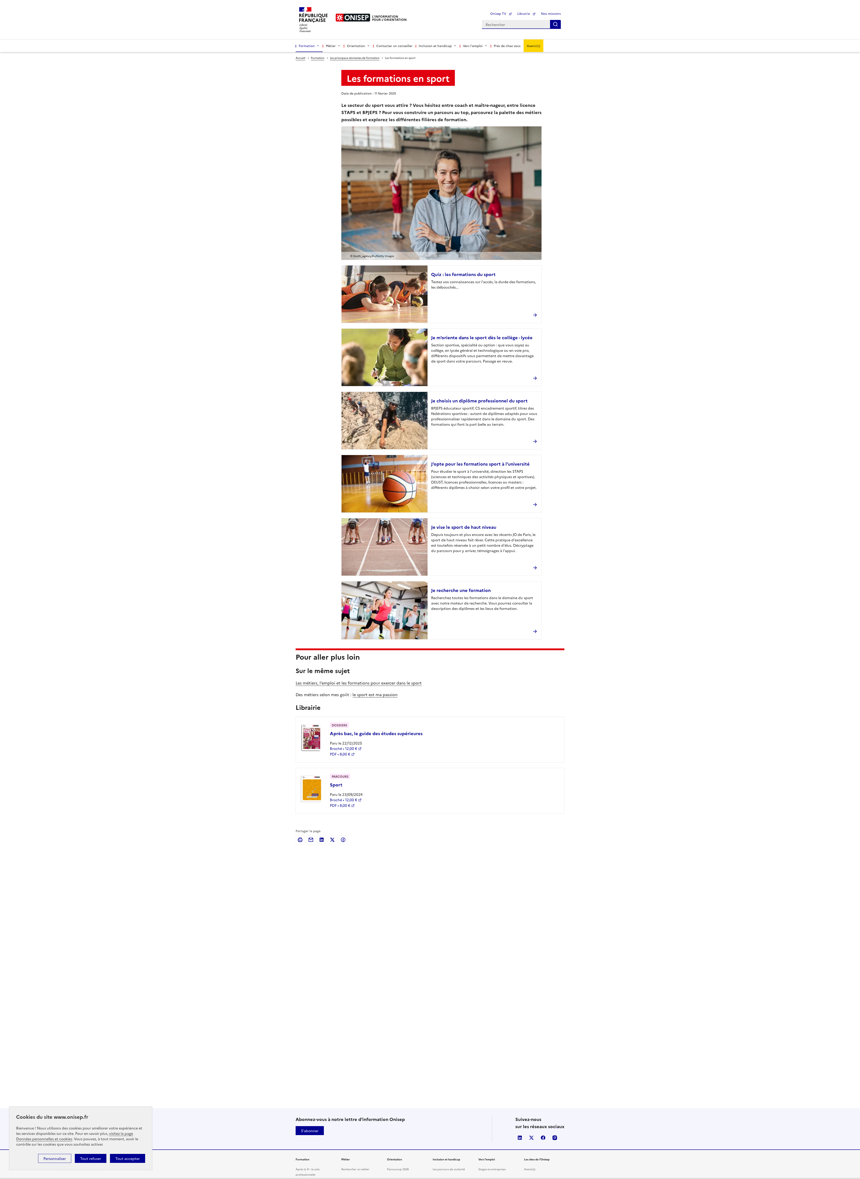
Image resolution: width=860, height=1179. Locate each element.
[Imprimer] (300, 839)
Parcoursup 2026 (398, 1169)
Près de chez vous (507, 45)
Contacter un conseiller (394, 45)
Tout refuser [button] (90, 1158)
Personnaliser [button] (54, 1158)
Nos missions (551, 13)
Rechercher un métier (355, 1169)
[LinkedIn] (321, 839)
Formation (317, 58)
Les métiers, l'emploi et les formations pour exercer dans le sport (359, 683)
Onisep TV (498, 13)
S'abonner (309, 1130)
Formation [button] (307, 45)
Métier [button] (331, 45)
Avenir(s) (533, 45)
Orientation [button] (356, 45)
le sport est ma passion (375, 694)
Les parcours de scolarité (449, 1169)
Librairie (524, 13)
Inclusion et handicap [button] (435, 45)
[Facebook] (343, 839)
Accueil (300, 58)
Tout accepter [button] (127, 1158)
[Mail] (310, 839)
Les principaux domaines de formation (354, 58)
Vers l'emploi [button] (473, 45)
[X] (332, 839)
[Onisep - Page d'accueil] (353, 18)
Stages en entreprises (492, 1169)
